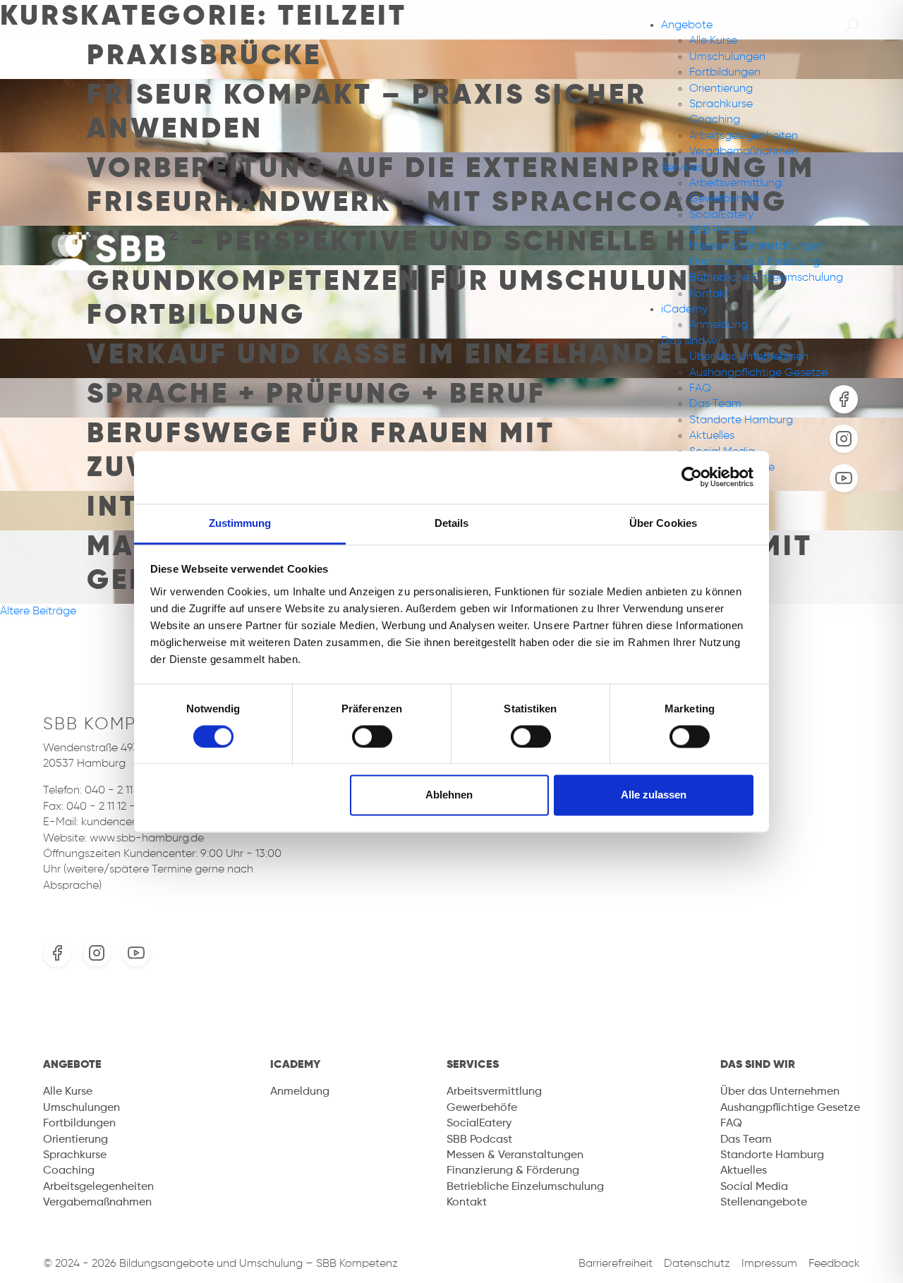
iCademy (684, 309)
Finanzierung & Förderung (754, 262)
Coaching (714, 120)
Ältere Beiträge (38, 611)
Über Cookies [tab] (663, 523)
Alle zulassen (653, 795)
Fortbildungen (724, 72)
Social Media (754, 1187)
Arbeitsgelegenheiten (743, 136)
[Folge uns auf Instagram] (97, 953)
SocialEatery (721, 215)
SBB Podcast (722, 230)
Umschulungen (727, 57)
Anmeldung (718, 325)
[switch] (372, 736)
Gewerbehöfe (724, 199)
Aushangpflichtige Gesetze (758, 373)
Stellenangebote (763, 1202)
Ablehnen (449, 795)
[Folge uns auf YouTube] (136, 953)
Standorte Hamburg (741, 420)
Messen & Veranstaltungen (757, 246)
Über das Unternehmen (748, 357)
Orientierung (721, 89)
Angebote (687, 25)
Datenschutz (697, 1264)
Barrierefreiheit (615, 1264)
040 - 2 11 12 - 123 (128, 790)
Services (682, 168)
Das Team (715, 404)
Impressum (769, 1264)
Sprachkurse (721, 104)
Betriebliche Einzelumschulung (766, 278)
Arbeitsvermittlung (735, 183)
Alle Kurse (713, 41)
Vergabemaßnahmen (743, 151)
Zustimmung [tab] (240, 523)
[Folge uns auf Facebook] (57, 953)
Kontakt (709, 294)
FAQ (700, 388)
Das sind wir (691, 341)
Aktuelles (711, 436)
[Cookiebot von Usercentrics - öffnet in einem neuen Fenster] (691, 476)
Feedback (834, 1264)
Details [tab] (452, 523)
